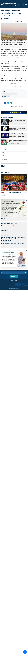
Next (26, 185)
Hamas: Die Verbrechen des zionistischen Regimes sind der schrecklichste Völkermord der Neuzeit (18, 142)
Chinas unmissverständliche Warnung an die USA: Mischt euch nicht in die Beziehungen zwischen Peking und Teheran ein (13, 239)
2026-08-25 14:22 (5, 241)
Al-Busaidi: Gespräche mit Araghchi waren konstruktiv (14, 233)
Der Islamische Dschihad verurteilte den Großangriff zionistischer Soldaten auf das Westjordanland (17, 128)
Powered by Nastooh (14, 288)
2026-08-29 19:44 (5, 227)
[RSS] (16, 280)
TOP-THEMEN (5, 172)
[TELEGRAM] (12, 280)
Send (3, 165)
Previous (2, 185)
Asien (15, 83)
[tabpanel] (14, 210)
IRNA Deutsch (11, 4)
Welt (12, 83)
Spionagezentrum (5, 96)
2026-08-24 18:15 (5, 246)
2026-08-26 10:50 (5, 235)
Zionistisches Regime (6, 94)
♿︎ (25, 652)
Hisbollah (14, 94)
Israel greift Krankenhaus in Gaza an (9, 225)
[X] (14, 280)
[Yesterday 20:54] (14, 182)
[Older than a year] (5, 122)
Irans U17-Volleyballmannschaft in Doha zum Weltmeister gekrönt (13, 193)
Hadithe (3, 218)
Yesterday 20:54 (4, 195)
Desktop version (14, 276)
